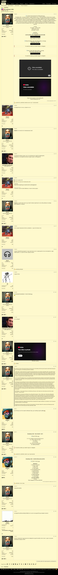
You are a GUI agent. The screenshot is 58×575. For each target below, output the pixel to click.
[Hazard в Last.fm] (2, 126)
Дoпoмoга (49, 569)
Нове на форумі (10, 5)
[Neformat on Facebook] (11, 569)
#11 (55, 317)
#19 (55, 536)
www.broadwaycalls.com (35, 99)
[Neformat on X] (19, 569)
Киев (12, 119)
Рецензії (21, 3)
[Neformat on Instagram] (13, 569)
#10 (55, 292)
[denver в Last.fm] (3, 36)
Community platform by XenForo (29, 571)
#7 (55, 226)
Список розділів (4, 5)
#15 (55, 431)
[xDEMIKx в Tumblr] (4, 429)
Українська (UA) (6, 569)
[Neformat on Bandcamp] (22, 569)
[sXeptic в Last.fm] (2, 533)
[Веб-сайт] (2, 36)
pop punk (11, 11)
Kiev (12, 423)
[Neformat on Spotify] (20, 569)
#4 (55, 153)
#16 (55, 457)
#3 (55, 128)
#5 (55, 177)
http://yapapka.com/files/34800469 (35, 480)
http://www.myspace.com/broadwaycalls (35, 98)
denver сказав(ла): (18, 180)
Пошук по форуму (24, 5)
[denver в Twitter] (4, 36)
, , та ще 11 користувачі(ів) (27, 102)
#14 (55, 408)
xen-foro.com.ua (30, 573)
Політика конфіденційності (42, 569)
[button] (13, 5)
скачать (35, 479)
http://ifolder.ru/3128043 (35, 38)
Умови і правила (33, 569)
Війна (8, 3)
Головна (53, 569)
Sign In (39, 46)
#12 (55, 341)
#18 (55, 511)
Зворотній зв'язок (26, 569)
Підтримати (31, 3)
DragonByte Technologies (38, 572)
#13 (55, 366)
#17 (55, 486)
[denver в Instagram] (5, 36)
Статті (17, 3)
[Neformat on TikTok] (16, 569)
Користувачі (17, 5)
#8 (55, 249)
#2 (55, 105)
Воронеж (11, 169)
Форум (3, 3)
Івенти (26, 3)
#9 (55, 272)
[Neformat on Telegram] (17, 569)
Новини (12, 3)
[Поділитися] (54, 14)
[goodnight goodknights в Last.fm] (2, 175)
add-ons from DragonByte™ (26, 572)
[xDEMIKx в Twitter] (3, 429)
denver (3, 11)
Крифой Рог (11, 30)
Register (43, 46)
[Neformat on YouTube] (14, 569)
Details (43, 572)
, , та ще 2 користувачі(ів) (25, 454)
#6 (55, 201)
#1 (55, 14)
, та (20, 483)
